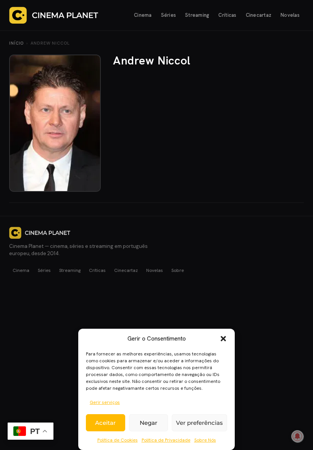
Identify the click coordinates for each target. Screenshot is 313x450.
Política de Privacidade (166, 440)
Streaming (197, 15)
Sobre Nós (205, 440)
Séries (168, 15)
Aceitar (105, 422)
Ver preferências (199, 422)
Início (16, 43)
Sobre (177, 270)
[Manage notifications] (297, 436)
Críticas (227, 15)
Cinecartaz (259, 15)
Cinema (143, 15)
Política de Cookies (117, 440)
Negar (148, 422)
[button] (223, 338)
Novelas (290, 15)
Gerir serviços (105, 402)
